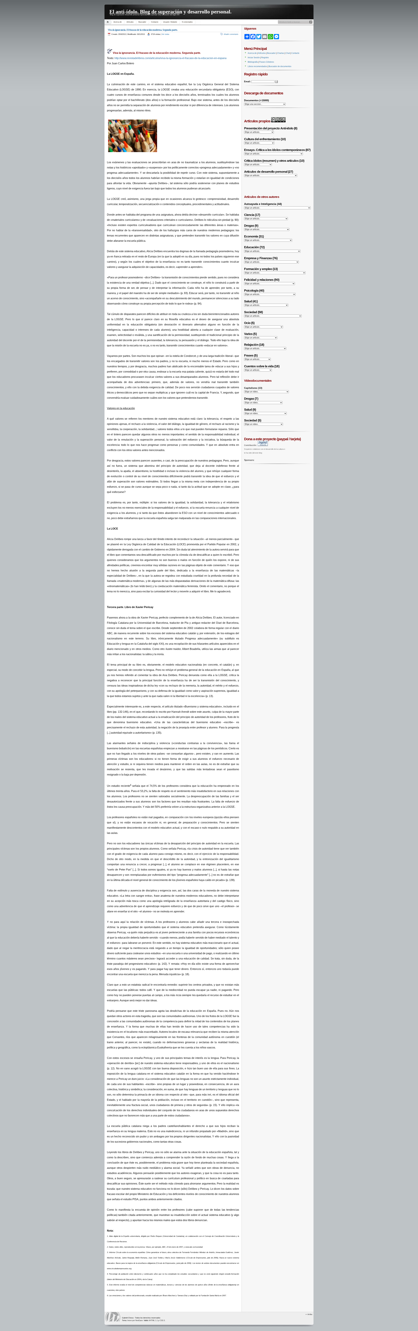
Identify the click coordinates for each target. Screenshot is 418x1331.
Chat (288, 53)
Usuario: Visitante (170, 22)
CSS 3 (162, 1320)
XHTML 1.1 (153, 1320)
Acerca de (117, 22)
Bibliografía (253, 62)
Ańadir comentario (231, 34)
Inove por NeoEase (135, 1320)
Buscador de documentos (280, 66)
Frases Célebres (266, 62)
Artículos (130, 22)
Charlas (280, 53)
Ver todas (165, 34)
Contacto (154, 22)
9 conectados (187, 22)
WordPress (112, 1316)
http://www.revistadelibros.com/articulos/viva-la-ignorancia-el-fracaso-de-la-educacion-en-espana (170, 58)
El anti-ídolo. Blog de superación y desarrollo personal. (170, 11)
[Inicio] (108, 22)
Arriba (309, 1314)
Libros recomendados (257, 66)
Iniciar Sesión (254, 57)
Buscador (142, 22)
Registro (265, 57)
